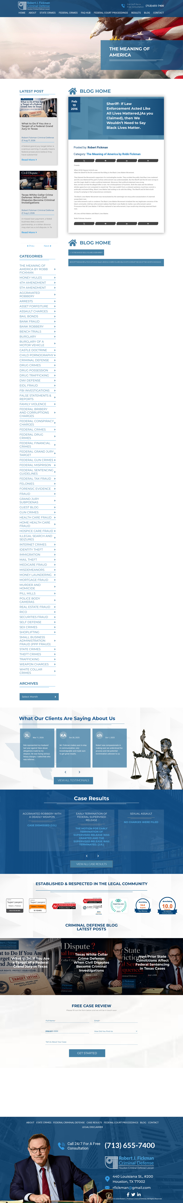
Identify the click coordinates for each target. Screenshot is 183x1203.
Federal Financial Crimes (35, 444)
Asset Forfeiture (34, 306)
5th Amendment (33, 287)
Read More (28, 159)
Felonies (27, 483)
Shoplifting (29, 632)
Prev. (32, 245)
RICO (23, 612)
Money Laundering (36, 575)
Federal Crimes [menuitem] (68, 12)
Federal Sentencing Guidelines (36, 471)
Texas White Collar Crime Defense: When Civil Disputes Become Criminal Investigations (91, 962)
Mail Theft (28, 559)
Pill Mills (27, 593)
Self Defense (30, 622)
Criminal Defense (34, 360)
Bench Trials (30, 331)
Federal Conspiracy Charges (37, 422)
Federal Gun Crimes (36, 460)
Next (46, 245)
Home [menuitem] (22, 12)
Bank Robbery (32, 326)
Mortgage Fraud (34, 580)
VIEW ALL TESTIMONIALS (73, 780)
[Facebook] (128, 1194)
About (30, 1122)
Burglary (28, 336)
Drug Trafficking (34, 375)
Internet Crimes (33, 544)
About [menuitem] (32, 12)
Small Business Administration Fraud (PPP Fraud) (35, 640)
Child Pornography (36, 355)
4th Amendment (33, 282)
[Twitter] (133, 1194)
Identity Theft (31, 549)
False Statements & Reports (35, 397)
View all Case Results (91, 864)
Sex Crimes (28, 627)
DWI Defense (30, 380)
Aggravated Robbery (30, 294)
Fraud (25, 494)
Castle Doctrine (33, 350)
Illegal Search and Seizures (36, 537)
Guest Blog (29, 507)
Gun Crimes (29, 512)
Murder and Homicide (30, 586)
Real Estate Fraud (35, 607)
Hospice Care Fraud (36, 531)
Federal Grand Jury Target (37, 453)
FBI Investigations (34, 390)
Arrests (26, 301)
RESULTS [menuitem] (136, 12)
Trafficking (29, 659)
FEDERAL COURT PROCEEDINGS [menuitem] (111, 12)
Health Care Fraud (36, 517)
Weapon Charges (34, 664)
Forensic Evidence (35, 488)
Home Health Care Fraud (35, 524)
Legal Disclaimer (92, 1127)
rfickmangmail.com (132, 1187)
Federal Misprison (35, 465)
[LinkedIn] (139, 1194)
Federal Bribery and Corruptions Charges (34, 412)
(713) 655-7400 (155, 5)
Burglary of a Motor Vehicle (32, 343)
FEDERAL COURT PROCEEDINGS (121, 1122)
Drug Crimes (30, 365)
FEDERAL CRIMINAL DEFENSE (69, 1122)
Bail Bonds (29, 316)
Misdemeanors (32, 570)
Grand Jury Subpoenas (29, 500)
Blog (143, 1122)
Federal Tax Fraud (35, 478)
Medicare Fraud (33, 564)
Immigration (30, 554)
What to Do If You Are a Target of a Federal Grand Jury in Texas (30, 962)
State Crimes (30, 649)
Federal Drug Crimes (31, 436)
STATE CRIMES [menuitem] (48, 12)
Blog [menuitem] (147, 12)
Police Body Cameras (30, 600)
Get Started (87, 1053)
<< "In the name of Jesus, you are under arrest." (86, 252)
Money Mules (31, 277)
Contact (153, 1122)
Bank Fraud (30, 321)
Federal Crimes (33, 429)
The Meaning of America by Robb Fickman (34, 269)
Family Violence (33, 404)
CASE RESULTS (94, 1122)
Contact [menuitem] (158, 12)
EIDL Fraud (29, 385)
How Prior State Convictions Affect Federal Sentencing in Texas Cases (152, 962)
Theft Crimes (30, 654)
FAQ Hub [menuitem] (86, 12)
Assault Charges (34, 311)
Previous (65, 772)
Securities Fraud (34, 617)
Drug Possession (34, 370)
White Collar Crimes (31, 671)
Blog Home (95, 91)
